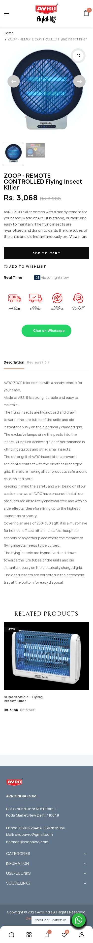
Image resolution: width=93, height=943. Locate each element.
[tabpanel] (48, 665)
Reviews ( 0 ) (38, 362)
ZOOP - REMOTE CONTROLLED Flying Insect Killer (43, 181)
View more (78, 236)
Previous (13, 81)
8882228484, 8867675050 (42, 827)
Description (14, 362)
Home (9, 33)
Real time (13, 277)
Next (79, 81)
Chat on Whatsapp (49, 330)
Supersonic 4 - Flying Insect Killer (24, 687)
